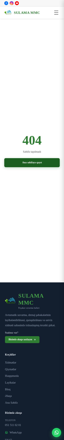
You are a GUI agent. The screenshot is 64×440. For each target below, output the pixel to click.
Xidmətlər (11, 362)
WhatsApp (16, 432)
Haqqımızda (12, 375)
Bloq (8, 388)
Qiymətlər (11, 369)
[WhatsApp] (56, 432)
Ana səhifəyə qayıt (32, 162)
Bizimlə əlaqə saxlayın (21, 339)
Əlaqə (8, 395)
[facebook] (6, 3)
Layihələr (10, 382)
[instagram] (12, 3)
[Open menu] (56, 12)
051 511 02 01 (14, 424)
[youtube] (17, 3)
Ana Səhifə (11, 402)
